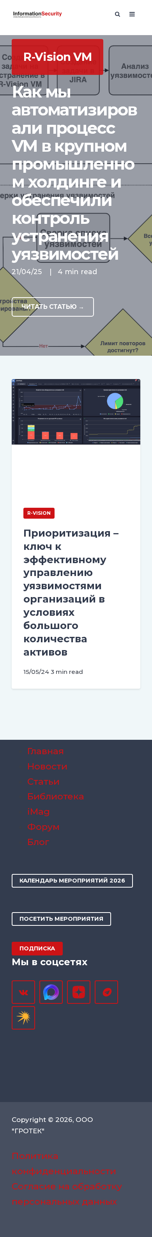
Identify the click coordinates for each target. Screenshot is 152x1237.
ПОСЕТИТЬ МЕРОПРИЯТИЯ (61, 918)
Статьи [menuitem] (43, 781)
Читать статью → (52, 306)
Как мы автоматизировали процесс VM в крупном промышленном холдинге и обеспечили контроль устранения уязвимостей (74, 173)
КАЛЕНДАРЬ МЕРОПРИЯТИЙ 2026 (72, 880)
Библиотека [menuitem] (55, 796)
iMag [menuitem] (38, 811)
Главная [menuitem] (45, 751)
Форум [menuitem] (43, 826)
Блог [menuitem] (38, 841)
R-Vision (39, 513)
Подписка (37, 948)
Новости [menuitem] (47, 766)
